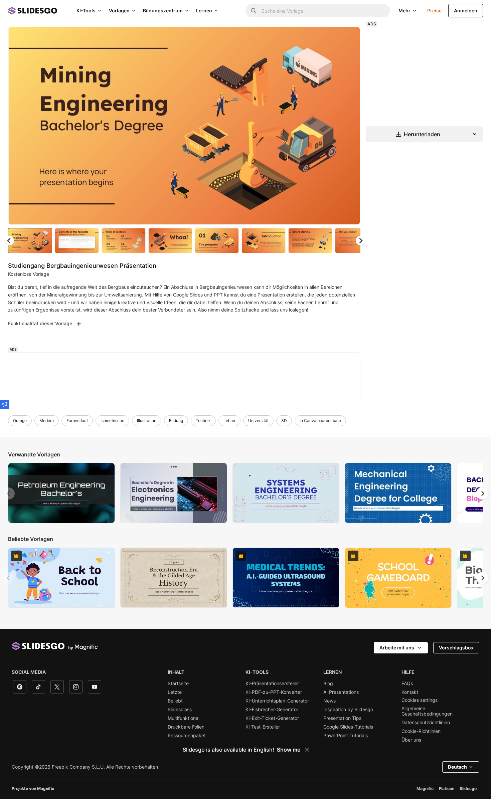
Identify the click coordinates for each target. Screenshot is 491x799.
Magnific (425, 788)
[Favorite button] (331, 37)
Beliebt (175, 701)
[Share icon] (348, 37)
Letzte (175, 692)
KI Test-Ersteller (263, 727)
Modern (46, 420)
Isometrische (112, 420)
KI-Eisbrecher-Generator (272, 709)
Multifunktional (183, 718)
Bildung (176, 420)
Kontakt (409, 692)
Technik (203, 420)
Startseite (178, 683)
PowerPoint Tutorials (345, 735)
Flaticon (446, 788)
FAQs (407, 683)
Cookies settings (419, 700)
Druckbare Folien (186, 727)
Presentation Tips (342, 718)
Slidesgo (468, 788)
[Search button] (254, 10)
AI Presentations (341, 692)
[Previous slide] (9, 493)
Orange (20, 420)
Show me (288, 750)
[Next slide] (350, 126)
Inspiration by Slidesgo (348, 709)
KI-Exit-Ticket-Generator (272, 718)
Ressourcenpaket (187, 735)
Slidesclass (180, 709)
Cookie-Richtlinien (421, 731)
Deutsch (457, 767)
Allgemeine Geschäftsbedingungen (427, 711)
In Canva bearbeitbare (320, 420)
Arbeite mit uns (396, 647)
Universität (258, 420)
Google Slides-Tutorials (348, 727)
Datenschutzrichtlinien (425, 722)
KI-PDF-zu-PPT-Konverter (274, 692)
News (329, 701)
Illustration (146, 420)
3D (284, 420)
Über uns (411, 740)
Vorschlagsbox (456, 647)
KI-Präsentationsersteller (272, 683)
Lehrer (229, 420)
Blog (328, 683)
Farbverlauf (77, 420)
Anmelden (465, 10)
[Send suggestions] (4, 404)
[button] (360, 240)
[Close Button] (307, 749)
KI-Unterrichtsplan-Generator (277, 701)
